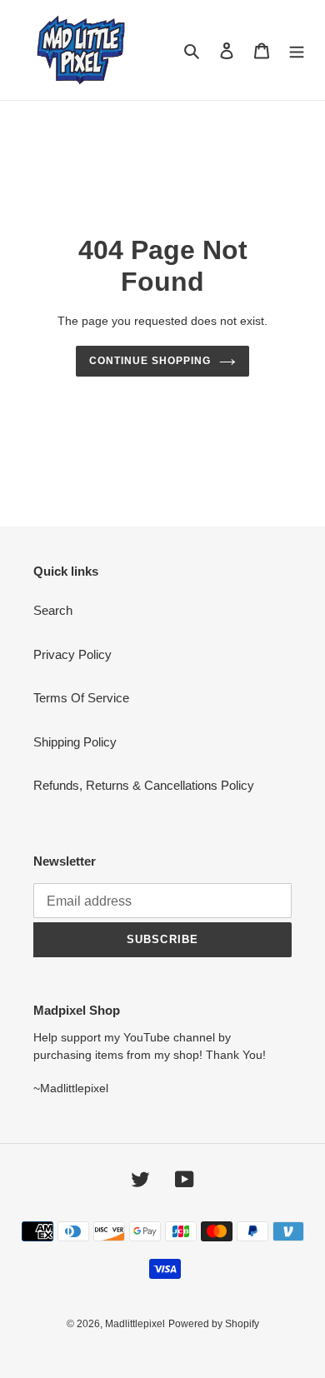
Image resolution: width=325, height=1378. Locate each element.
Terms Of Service (81, 698)
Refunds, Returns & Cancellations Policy (143, 785)
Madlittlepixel (135, 1324)
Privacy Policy (72, 654)
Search (52, 610)
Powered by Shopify (213, 1324)
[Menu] (296, 50)
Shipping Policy (75, 742)
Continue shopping (150, 361)
